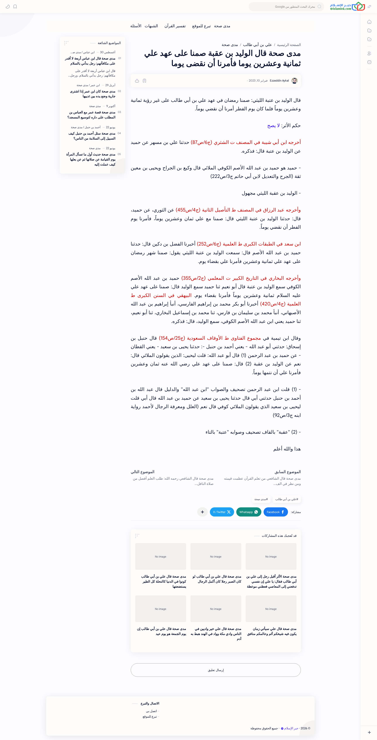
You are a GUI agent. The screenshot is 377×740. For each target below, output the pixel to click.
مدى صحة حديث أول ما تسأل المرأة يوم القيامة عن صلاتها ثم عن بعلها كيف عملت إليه (90, 159)
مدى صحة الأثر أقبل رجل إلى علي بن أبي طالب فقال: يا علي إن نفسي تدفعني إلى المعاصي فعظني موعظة (271, 581)
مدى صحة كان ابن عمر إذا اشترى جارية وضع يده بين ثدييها (92, 93)
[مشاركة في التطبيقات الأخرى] (202, 512)
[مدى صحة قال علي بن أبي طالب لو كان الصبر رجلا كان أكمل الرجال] (215, 556)
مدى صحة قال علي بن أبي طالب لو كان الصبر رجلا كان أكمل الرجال (217, 578)
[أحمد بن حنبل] (92, 127)
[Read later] (144, 80)
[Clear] (253, 6)
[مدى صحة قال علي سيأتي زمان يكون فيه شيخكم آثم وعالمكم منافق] (271, 608)
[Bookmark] (15, 6)
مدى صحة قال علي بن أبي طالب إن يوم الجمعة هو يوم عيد (161, 631)
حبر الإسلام (291, 728)
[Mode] (7, 6)
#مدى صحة (261, 499)
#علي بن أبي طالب (286, 499)
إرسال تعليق (216, 670)
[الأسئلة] (135, 26)
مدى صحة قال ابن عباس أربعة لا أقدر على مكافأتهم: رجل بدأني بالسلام (90, 60)
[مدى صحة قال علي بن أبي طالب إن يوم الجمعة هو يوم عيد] (160, 608)
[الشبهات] (151, 26)
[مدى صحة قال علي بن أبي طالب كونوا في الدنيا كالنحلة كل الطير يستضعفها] (160, 556)
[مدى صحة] (222, 26)
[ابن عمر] (94, 85)
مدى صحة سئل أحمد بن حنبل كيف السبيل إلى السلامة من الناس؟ (92, 135)
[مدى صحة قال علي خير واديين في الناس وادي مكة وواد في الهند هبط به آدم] (215, 608)
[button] (276, 512)
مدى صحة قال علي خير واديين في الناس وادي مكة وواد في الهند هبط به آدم (216, 634)
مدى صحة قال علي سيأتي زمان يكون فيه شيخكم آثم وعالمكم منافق (271, 631)
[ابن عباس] (88, 52)
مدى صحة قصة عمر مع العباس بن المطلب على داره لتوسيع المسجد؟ (91, 114)
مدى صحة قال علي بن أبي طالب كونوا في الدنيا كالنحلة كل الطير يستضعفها (163, 581)
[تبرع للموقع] (201, 26)
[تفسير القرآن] (175, 26)
